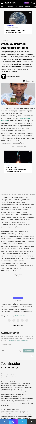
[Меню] (2, 3)
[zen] (13, 367)
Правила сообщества (7, 374)
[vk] (5, 367)
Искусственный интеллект (14, 39)
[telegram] (9, 367)
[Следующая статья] (18, 356)
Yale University (20, 316)
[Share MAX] (13, 421)
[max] (17, 367)
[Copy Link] (31, 421)
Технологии (4, 39)
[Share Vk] (4, 421)
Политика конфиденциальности (11, 376)
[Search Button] (31, 3)
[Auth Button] (34, 3)
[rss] (2, 367)
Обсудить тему (30, 81)
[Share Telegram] (22, 421)
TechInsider (10, 2)
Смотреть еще (18, 298)
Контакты (4, 378)
